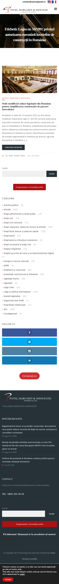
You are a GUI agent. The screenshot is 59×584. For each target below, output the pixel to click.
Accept (8, 579)
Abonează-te (8, 539)
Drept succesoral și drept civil (17, 244)
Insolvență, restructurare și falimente (21, 274)
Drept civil (8, 218)
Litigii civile (9, 287)
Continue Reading (13, 147)
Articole (5, 98)
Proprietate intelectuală (14, 305)
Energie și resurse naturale (16, 261)
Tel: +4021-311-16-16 (13, 494)
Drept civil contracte (13, 222)
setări (22, 574)
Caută (4, 168)
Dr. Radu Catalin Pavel (15, 155)
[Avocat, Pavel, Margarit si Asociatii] (25, 9)
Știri (5, 309)
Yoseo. (53, 553)
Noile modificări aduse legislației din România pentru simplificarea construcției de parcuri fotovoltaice (26, 106)
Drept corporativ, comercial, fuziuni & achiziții (25, 227)
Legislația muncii (11, 278)
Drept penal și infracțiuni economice (20, 240)
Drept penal (9, 235)
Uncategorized (10, 313)
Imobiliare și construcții (20, 98)
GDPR (6, 265)
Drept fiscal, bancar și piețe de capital (21, 231)
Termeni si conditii (29, 559)
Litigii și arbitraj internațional (17, 291)
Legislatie (8, 283)
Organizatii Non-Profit (14, 300)
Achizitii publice (11, 205)
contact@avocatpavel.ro (34, 1)
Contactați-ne (29, 375)
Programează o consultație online (29, 187)
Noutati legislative (12, 296)
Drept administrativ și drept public (20, 214)
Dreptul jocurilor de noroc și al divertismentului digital (29, 253)
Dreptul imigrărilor (12, 249)
